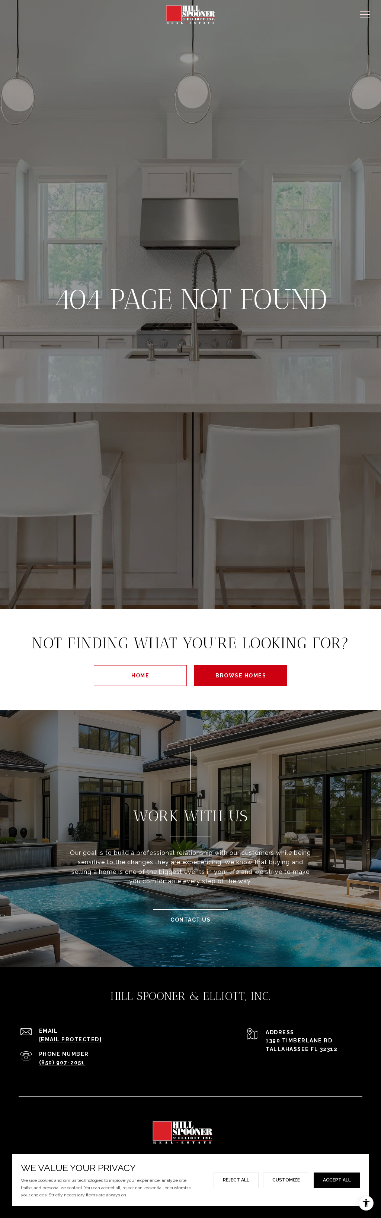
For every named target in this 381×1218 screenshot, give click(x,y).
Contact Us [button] (190, 920)
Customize (286, 1180)
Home (140, 676)
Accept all (337, 1180)
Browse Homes (240, 676)
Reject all (236, 1180)
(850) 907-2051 (62, 1063)
